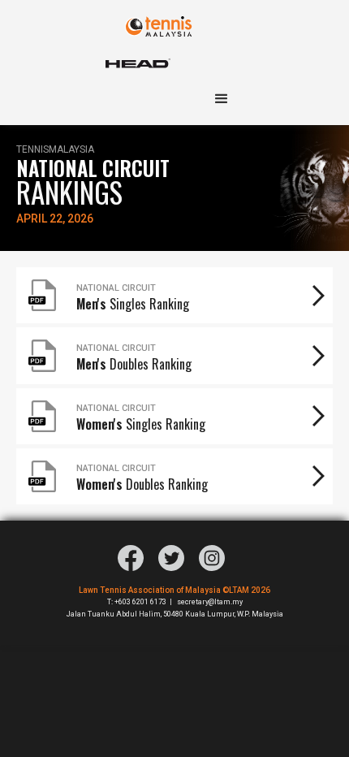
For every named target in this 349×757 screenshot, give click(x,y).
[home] (174, 18)
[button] (227, 99)
